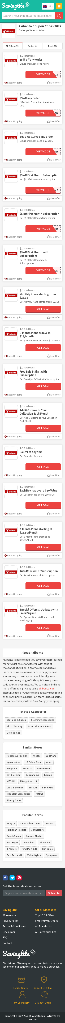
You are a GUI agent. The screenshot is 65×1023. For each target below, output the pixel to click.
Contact (7, 943)
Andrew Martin (34, 836)
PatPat (39, 793)
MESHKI (11, 781)
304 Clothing (13, 774)
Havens (49, 823)
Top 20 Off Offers (44, 915)
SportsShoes (14, 836)
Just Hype (12, 842)
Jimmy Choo (14, 800)
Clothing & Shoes (27, 30)
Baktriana (51, 755)
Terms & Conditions (14, 926)
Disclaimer (9, 932)
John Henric (37, 829)
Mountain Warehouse (18, 793)
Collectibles (13, 732)
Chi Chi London (15, 787)
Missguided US (28, 781)
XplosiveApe (13, 762)
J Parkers (12, 848)
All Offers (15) (12, 45)
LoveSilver (28, 842)
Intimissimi (43, 768)
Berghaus (12, 768)
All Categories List (45, 932)
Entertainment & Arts (39, 726)
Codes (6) (32, 45)
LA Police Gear (33, 762)
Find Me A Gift (29, 848)
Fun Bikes (47, 848)
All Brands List (43, 926)
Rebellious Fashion (17, 755)
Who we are (9, 915)
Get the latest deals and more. (22, 886)
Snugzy (11, 823)
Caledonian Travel (30, 823)
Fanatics (27, 768)
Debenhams (32, 774)
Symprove (51, 855)
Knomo (48, 774)
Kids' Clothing (14, 726)
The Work (45, 842)
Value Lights (34, 855)
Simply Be (47, 787)
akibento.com (47, 688)
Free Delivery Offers (46, 920)
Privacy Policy (10, 920)
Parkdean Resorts (16, 829)
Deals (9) (52, 45)
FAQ (5, 937)
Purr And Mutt (14, 855)
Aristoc (36, 755)
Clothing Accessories (42, 719)
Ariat (49, 762)
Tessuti (33, 787)
